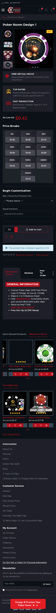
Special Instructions (10, 209)
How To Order (43, 273)
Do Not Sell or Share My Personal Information (25, 562)
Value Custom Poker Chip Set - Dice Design (17, 417)
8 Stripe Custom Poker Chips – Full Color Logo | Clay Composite (43, 417)
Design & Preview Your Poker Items (28, 604)
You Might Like (10, 385)
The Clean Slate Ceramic (15, 366)
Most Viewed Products (14, 334)
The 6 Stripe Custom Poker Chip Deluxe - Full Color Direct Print (41, 366)
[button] (17, 49)
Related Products (38, 334)
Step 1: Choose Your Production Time (17, 196)
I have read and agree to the (21, 590)
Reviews (28, 273)
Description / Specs (11, 273)
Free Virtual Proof (11, 434)
